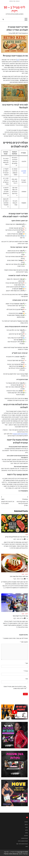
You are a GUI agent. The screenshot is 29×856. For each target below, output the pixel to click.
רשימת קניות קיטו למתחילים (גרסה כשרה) (15, 537)
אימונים (26, 822)
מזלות (26, 833)
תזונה (19, 491)
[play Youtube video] (14, 711)
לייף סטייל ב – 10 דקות (14, 9)
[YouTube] (27, 817)
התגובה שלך (24, 642)
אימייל (26, 671)
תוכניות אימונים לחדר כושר (22, 844)
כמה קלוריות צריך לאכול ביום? (20, 616)
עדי (9, 33)
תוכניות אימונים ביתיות (23, 841)
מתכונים (26, 835)
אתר (26, 679)
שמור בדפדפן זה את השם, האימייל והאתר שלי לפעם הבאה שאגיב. (14, 687)
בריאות (26, 824)
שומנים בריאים (23, 172)
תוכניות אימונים (24, 838)
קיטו (18, 60)
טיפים (26, 830)
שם (26, 663)
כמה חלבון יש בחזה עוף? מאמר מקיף (19, 576)
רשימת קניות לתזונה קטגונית (20, 434)
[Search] (3, 19)
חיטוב (26, 574)
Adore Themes (23, 854)
